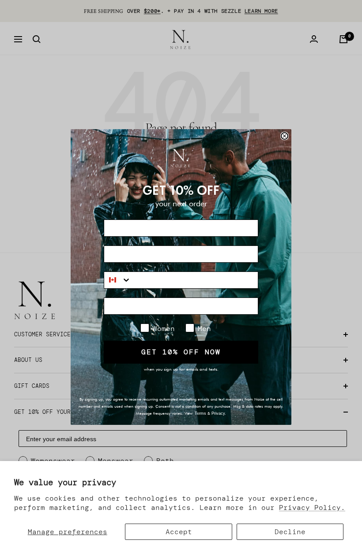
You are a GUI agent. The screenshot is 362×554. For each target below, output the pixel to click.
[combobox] (117, 280)
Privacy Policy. (312, 507)
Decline (290, 531)
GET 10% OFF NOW (181, 352)
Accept (179, 531)
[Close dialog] (284, 136)
